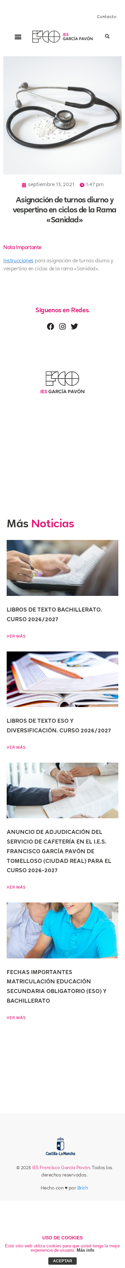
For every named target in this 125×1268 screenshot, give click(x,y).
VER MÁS (16, 636)
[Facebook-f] (51, 326)
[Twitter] (74, 326)
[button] (17, 36)
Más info (85, 1250)
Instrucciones (18, 261)
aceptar (62, 1261)
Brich (82, 1188)
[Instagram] (62, 326)
